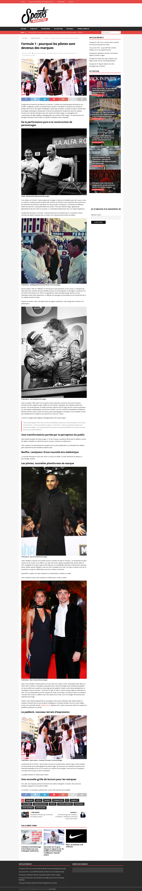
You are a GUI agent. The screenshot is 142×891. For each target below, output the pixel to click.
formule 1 (74, 800)
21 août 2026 (97, 142)
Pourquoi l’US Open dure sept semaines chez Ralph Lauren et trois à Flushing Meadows (104, 114)
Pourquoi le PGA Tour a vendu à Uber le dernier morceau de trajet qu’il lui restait (42, 868)
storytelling (40, 808)
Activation (58, 29)
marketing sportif (40, 804)
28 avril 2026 (27, 53)
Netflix (52, 804)
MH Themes (52, 889)
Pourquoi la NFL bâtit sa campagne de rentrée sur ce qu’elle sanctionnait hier (103, 138)
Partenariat (61, 1)
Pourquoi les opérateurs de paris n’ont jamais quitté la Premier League (39, 875)
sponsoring (79, 804)
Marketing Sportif (70, 53)
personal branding (65, 804)
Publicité (33, 29)
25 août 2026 (97, 118)
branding (29, 800)
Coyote (38, 800)
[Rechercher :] (111, 32)
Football (70, 29)
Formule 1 (61, 53)
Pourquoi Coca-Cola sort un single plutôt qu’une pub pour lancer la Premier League (103, 185)
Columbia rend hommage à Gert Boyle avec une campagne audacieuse (31, 849)
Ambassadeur (53, 53)
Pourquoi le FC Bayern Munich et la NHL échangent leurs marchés (38, 883)
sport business (28, 808)
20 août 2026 (97, 166)
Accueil (23, 29)
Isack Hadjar (27, 804)
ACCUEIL (23, 1)
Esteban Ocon (45, 705)
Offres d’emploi (83, 29)
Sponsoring (45, 29)
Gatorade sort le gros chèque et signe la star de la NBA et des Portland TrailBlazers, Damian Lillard (54, 851)
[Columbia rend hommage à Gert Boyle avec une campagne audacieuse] (31, 837)
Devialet (47, 800)
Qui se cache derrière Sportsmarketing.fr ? (41, 1)
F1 (67, 800)
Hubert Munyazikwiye (40, 53)
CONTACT (71, 1)
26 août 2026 (97, 95)
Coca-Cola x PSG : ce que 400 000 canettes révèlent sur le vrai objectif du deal (104, 90)
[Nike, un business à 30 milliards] (76, 836)
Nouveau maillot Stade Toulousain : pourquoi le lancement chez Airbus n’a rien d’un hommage (104, 160)
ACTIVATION (94, 71)
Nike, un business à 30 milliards (74, 846)
